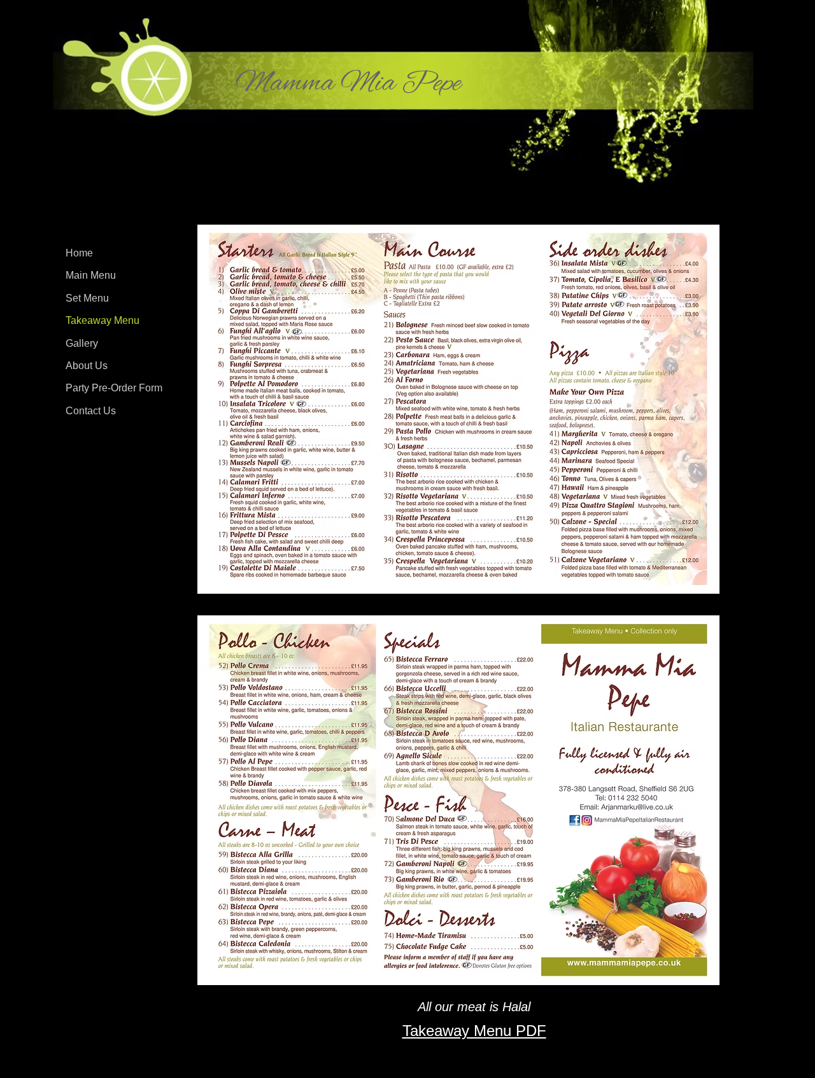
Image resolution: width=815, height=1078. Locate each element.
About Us (87, 365)
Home (79, 253)
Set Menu (87, 298)
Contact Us (91, 410)
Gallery (82, 343)
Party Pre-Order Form (114, 387)
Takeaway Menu (102, 320)
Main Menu (91, 275)
